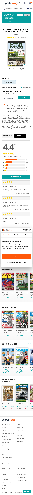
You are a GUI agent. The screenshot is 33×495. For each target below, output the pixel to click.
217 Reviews (22, 37)
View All (29, 270)
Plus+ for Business (6, 445)
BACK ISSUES (7, 270)
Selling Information (6, 482)
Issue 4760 (5, 292)
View (3, 297)
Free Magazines (6, 436)
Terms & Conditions (7, 457)
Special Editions (9, 308)
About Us (19, 471)
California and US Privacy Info (8, 453)
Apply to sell (5, 485)
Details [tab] (16, 235)
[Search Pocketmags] (3, 9)
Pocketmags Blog (6, 439)
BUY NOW (24, 97)
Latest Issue (6, 26)
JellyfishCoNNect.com (22, 480)
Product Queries (6, 471)
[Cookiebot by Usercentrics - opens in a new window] (23, 230)
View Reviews (16, 177)
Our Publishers (5, 442)
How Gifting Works (21, 438)
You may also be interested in (8, 380)
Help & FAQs (20, 427)
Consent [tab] (6, 235)
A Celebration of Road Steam (22, 330)
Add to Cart (9, 297)
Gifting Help (20, 441)
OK (16, 256)
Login (3, 488)
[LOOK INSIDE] (16, 66)
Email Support (20, 430)
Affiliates (4, 474)
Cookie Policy (5, 460)
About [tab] (27, 235)
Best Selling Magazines (8, 433)
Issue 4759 (19, 292)
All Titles (4, 427)
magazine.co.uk (21, 477)
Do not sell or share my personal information (16, 262)
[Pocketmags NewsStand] (11, 3)
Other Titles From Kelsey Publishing (9, 343)
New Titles (4, 430)
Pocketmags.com (21, 474)
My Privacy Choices (7, 463)
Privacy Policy (5, 449)
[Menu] (3, 3)
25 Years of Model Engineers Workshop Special (7, 330)
